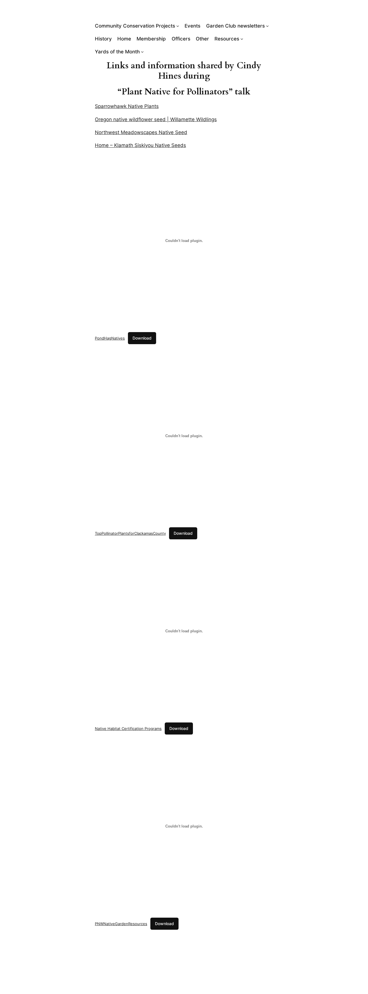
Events (192, 26)
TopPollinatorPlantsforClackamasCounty (130, 533)
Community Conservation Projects (135, 26)
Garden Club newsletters (235, 26)
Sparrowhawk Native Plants (127, 106)
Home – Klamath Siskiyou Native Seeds (140, 145)
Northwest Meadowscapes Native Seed (141, 132)
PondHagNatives (110, 338)
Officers (181, 39)
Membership (151, 39)
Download (142, 338)
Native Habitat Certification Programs (128, 728)
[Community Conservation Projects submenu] (177, 25)
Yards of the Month (117, 52)
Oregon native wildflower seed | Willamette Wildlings (156, 119)
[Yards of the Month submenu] (142, 51)
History (103, 39)
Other (202, 39)
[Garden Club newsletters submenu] (267, 25)
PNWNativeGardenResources (121, 923)
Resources (226, 39)
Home (124, 39)
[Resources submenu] (241, 38)
